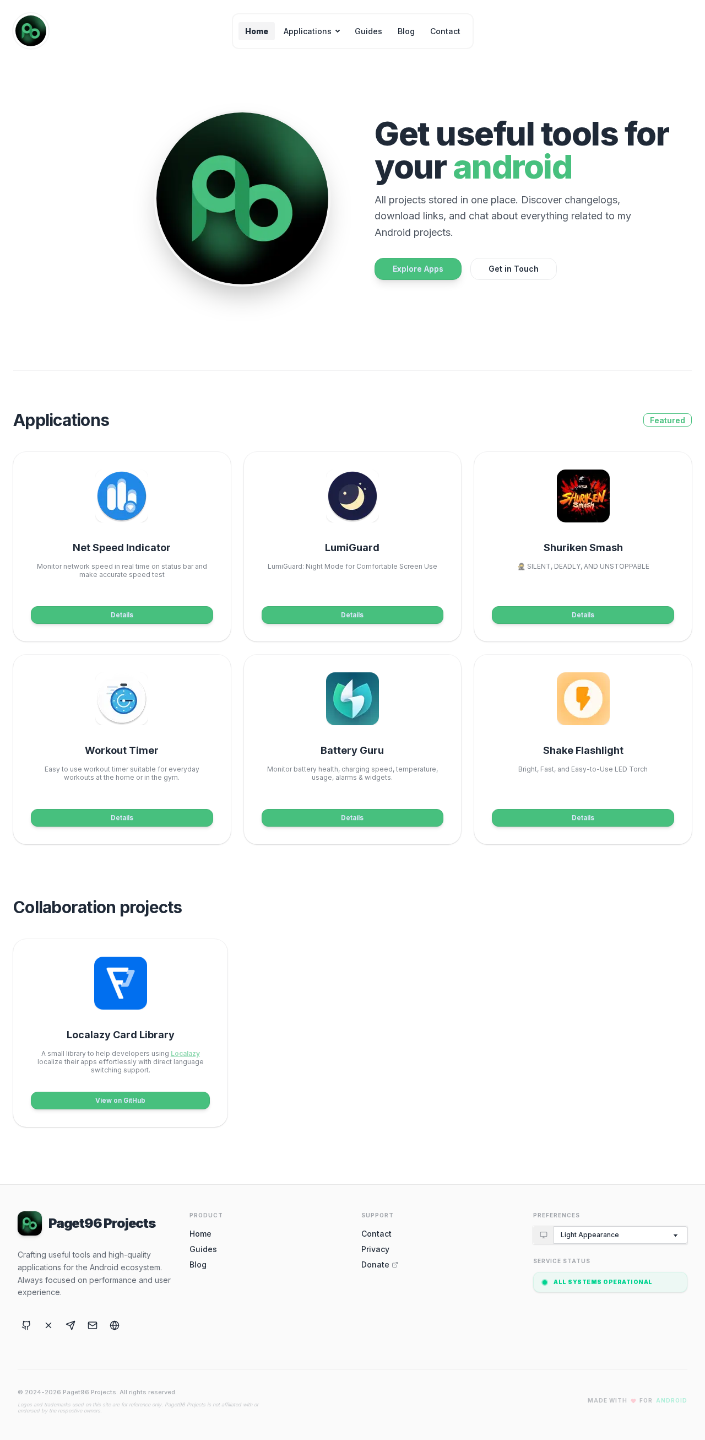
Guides (368, 31)
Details (122, 615)
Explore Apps (418, 268)
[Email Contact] (92, 1325)
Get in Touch (514, 268)
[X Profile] (48, 1325)
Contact (445, 31)
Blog (406, 31)
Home (256, 31)
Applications (308, 31)
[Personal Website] (114, 1325)
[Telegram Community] (70, 1325)
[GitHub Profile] (26, 1325)
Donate (375, 1264)
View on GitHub (120, 1100)
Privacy (375, 1249)
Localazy (185, 1053)
